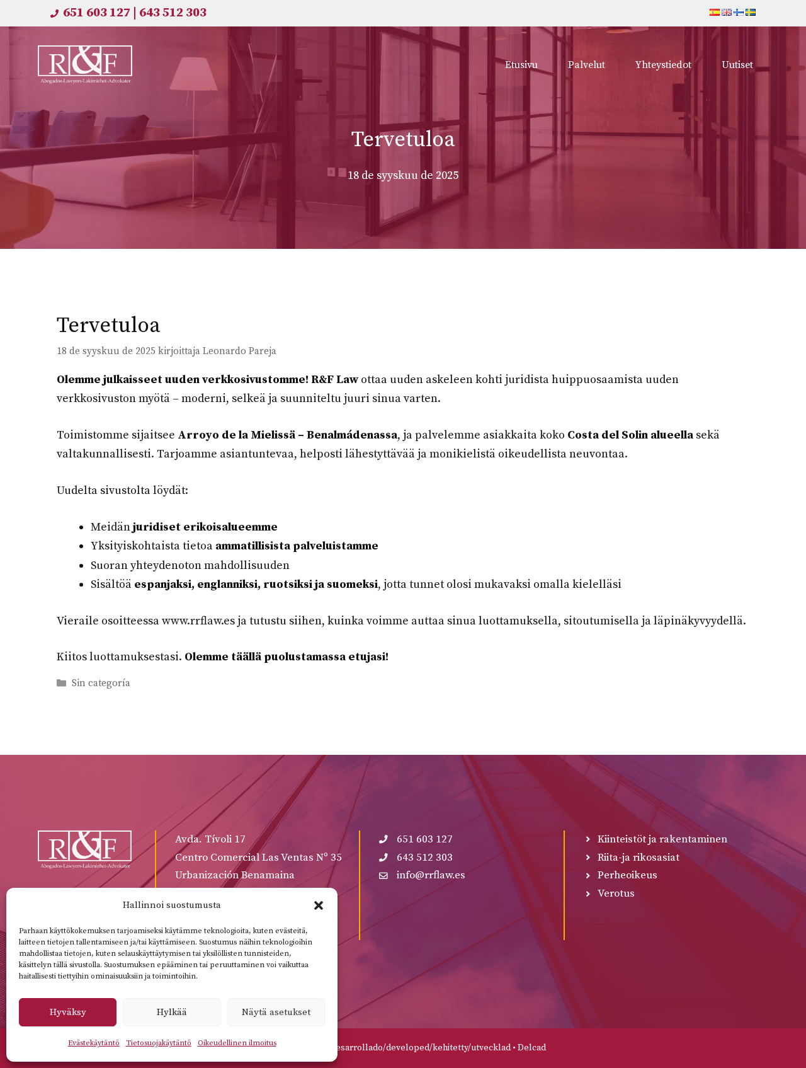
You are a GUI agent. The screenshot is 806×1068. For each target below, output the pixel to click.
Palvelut (586, 65)
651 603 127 (96, 13)
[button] (318, 905)
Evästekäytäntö (94, 1043)
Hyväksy (68, 1012)
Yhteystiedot (663, 65)
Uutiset (737, 65)
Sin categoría (101, 684)
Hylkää (172, 1012)
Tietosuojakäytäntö (158, 1043)
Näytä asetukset (276, 1012)
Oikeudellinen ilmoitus (237, 1043)
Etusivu (521, 65)
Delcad (532, 1048)
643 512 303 (173, 13)
